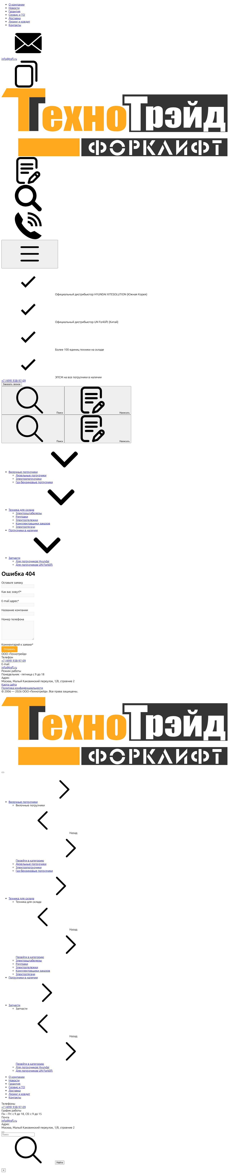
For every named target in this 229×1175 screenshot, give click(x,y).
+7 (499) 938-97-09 (13, 380)
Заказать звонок (11, 384)
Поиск (60, 412)
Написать (125, 412)
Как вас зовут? (10, 592)
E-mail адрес (9, 601)
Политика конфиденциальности (22, 688)
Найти (60, 1162)
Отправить (9, 649)
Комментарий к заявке (16, 644)
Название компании (14, 610)
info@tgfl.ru (9, 59)
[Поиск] (28, 210)
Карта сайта (9, 684)
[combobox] (114, 1134)
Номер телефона (12, 619)
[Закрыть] (2, 772)
